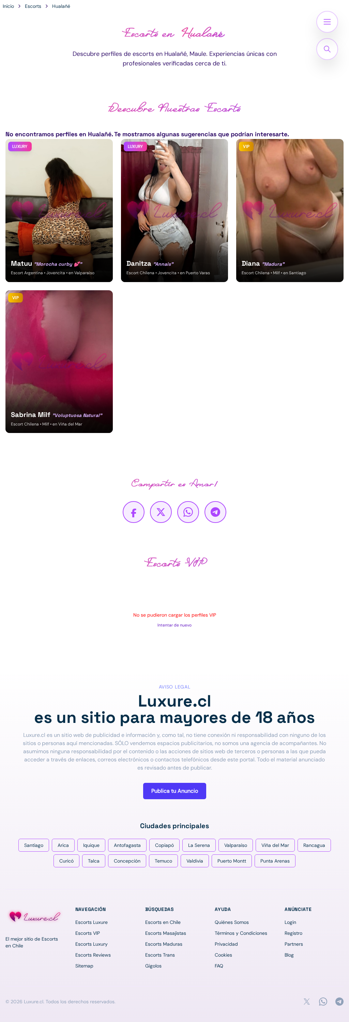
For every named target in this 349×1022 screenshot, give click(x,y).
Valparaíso (235, 845)
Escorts (33, 6)
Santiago (33, 845)
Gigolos (153, 966)
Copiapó (164, 845)
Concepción (127, 861)
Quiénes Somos (232, 922)
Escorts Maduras (163, 944)
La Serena (199, 845)
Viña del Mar (275, 845)
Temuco (163, 861)
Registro (293, 933)
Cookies (223, 955)
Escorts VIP (87, 933)
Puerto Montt (231, 861)
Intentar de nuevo (174, 625)
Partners (294, 944)
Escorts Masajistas (165, 933)
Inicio (8, 6)
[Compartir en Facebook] (134, 512)
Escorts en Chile (163, 922)
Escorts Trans (160, 955)
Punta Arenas (275, 861)
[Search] (327, 49)
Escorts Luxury (91, 944)
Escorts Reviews (93, 955)
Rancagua (314, 845)
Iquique (91, 845)
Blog (289, 955)
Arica (63, 845)
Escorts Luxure (91, 922)
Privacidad (226, 944)
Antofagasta (127, 845)
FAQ (219, 966)
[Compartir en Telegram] (215, 512)
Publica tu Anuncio (174, 790)
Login (290, 922)
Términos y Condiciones (241, 933)
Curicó (66, 861)
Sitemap (84, 966)
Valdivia (194, 861)
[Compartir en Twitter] (161, 512)
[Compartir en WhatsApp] (188, 512)
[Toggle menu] (327, 22)
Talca (94, 861)
